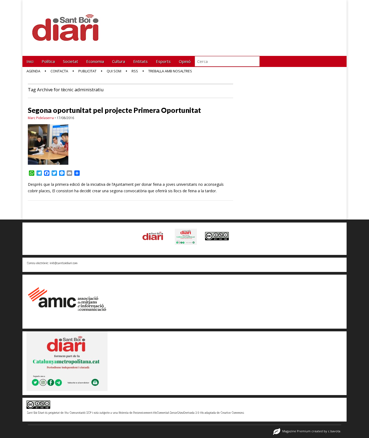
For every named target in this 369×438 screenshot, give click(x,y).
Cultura (118, 61)
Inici (29, 61)
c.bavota (334, 431)
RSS (135, 71)
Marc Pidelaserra (41, 118)
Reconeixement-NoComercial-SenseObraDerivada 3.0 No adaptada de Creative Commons (188, 412)
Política (48, 61)
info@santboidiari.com (63, 263)
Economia (95, 61)
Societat (70, 61)
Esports (163, 61)
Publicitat (87, 71)
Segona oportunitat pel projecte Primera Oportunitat (114, 110)
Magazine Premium (296, 431)
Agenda (33, 71)
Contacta (59, 71)
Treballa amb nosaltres (170, 71)
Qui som (114, 71)
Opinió (185, 61)
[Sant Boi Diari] (68, 24)
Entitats (140, 61)
